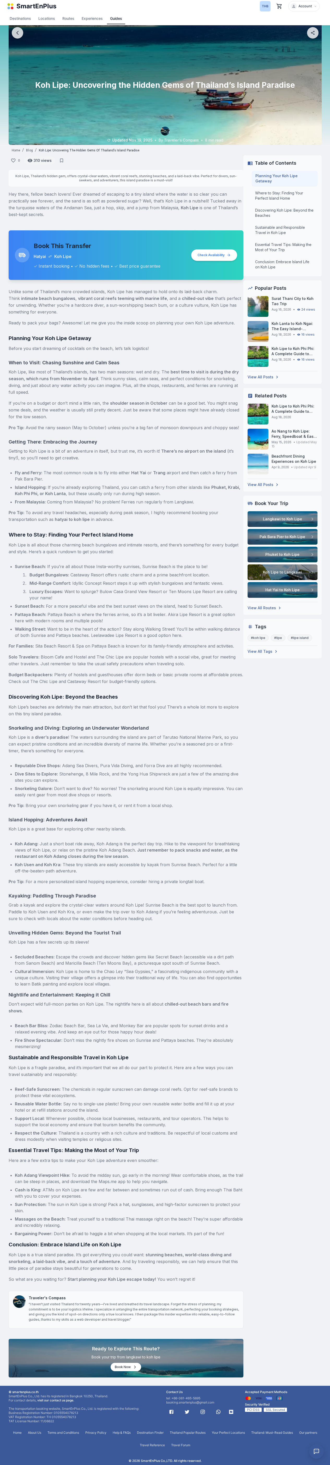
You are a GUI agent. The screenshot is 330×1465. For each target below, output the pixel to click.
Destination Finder (150, 1433)
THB (265, 6)
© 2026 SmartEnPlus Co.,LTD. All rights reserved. (165, 1461)
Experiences (92, 18)
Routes (68, 18)
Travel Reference (152, 1445)
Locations (46, 18)
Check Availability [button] (211, 255)
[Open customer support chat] (316, 1451)
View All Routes (262, 608)
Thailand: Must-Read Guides (272, 1433)
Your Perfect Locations (228, 1433)
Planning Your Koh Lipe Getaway (276, 178)
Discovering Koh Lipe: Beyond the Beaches (284, 213)
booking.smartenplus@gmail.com (190, 1402)
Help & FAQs (122, 1433)
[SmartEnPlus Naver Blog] (231, 1411)
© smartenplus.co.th (24, 1392)
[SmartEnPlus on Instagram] (202, 1412)
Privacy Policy (95, 1433)
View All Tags (260, 651)
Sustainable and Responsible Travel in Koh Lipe (280, 230)
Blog (29, 150)
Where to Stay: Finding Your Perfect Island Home (279, 195)
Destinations (20, 18)
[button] (304, 6)
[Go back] (17, 33)
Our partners (308, 1433)
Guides (116, 18)
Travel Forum (180, 1445)
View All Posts (260, 377)
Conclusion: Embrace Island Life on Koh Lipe (282, 264)
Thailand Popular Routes (188, 1433)
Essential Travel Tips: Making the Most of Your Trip (283, 247)
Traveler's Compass (47, 1298)
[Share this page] (313, 33)
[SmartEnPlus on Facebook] (171, 1412)
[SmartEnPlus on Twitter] (187, 1412)
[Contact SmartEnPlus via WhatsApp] (218, 1412)
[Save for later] (61, 160)
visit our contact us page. (55, 1400)
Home (16, 150)
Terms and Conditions (63, 1433)
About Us (34, 1433)
